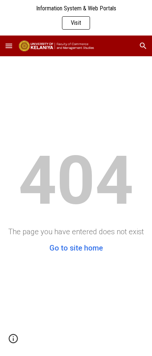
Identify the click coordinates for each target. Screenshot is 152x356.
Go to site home (76, 248)
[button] (9, 46)
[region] (76, 18)
